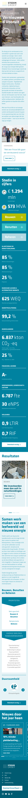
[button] (5, 689)
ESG (6, 775)
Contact (7, 780)
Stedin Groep (8, 773)
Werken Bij (7, 778)
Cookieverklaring (9, 782)
